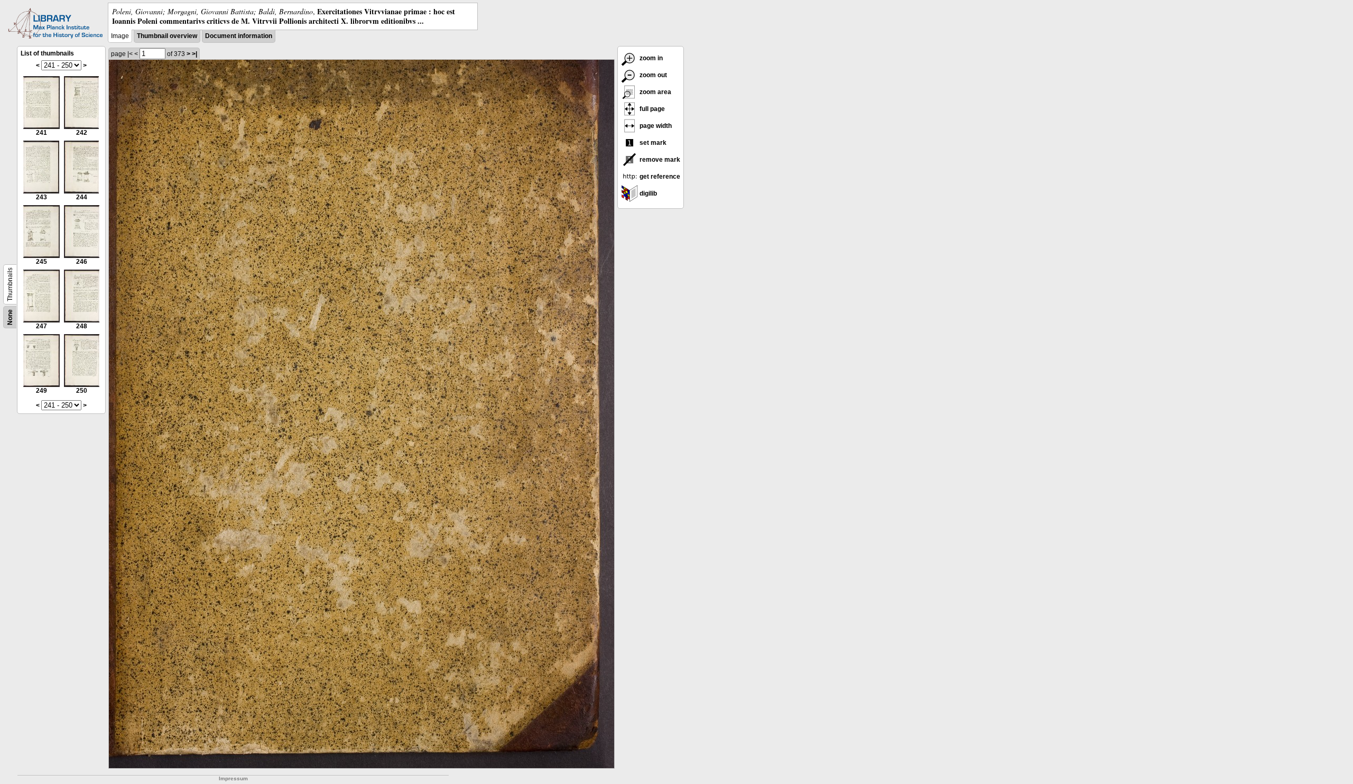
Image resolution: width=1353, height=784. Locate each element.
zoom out (652, 75)
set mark (652, 142)
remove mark (659, 159)
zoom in (650, 58)
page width (655, 126)
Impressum (233, 778)
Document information (238, 36)
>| (194, 54)
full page (651, 109)
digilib (647, 193)
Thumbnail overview (167, 36)
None (10, 317)
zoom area (654, 92)
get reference (659, 176)
